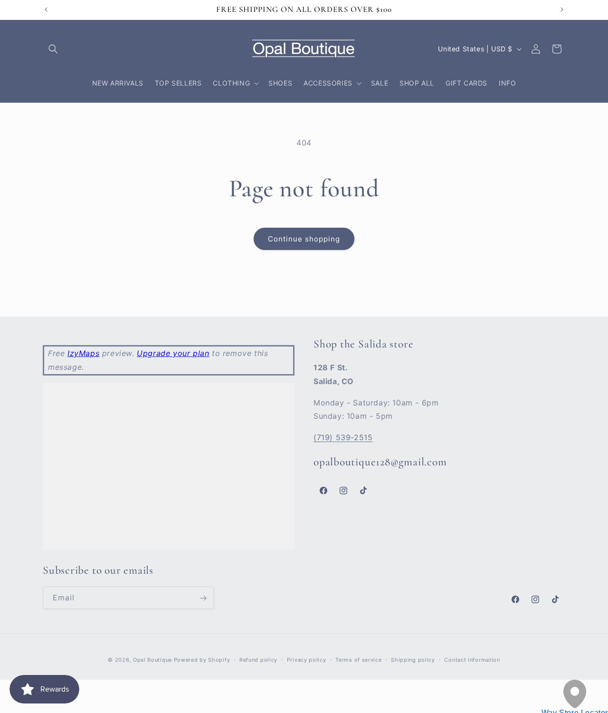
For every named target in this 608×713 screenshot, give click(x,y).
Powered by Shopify (202, 659)
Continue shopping (304, 238)
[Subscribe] (202, 598)
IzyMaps (83, 353)
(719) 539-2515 (343, 437)
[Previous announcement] (46, 9)
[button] (53, 49)
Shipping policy (413, 659)
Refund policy (258, 659)
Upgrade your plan (173, 353)
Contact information (472, 659)
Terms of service (358, 659)
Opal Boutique (152, 659)
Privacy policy (306, 659)
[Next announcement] (561, 9)
